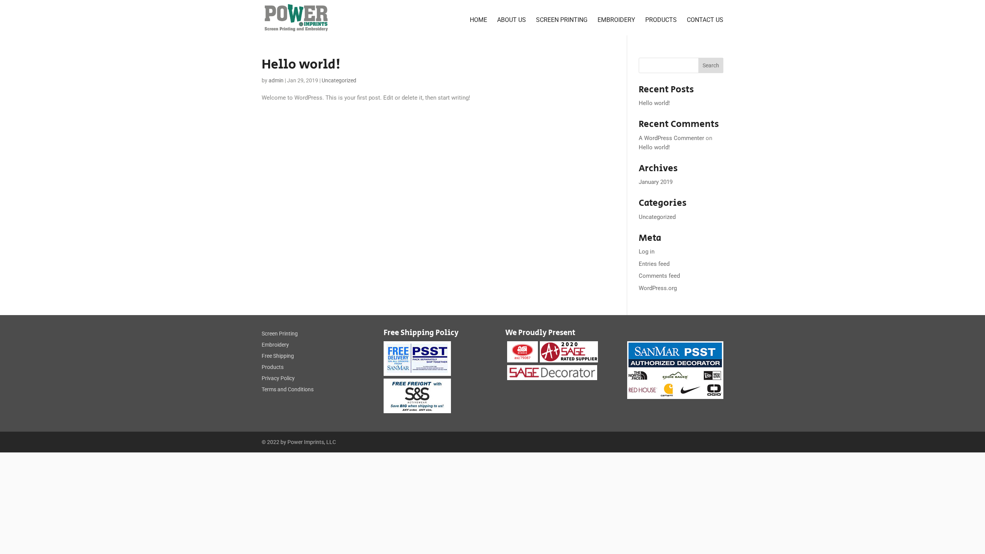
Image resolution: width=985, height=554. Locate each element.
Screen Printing (562, 20)
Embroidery (616, 20)
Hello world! (301, 64)
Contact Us (705, 20)
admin (276, 80)
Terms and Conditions (288, 389)
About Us (511, 20)
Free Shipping (278, 356)
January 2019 (656, 182)
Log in (646, 251)
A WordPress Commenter (671, 138)
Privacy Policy (278, 378)
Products (661, 20)
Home (478, 20)
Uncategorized (339, 80)
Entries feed (654, 263)
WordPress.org (658, 288)
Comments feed (659, 275)
